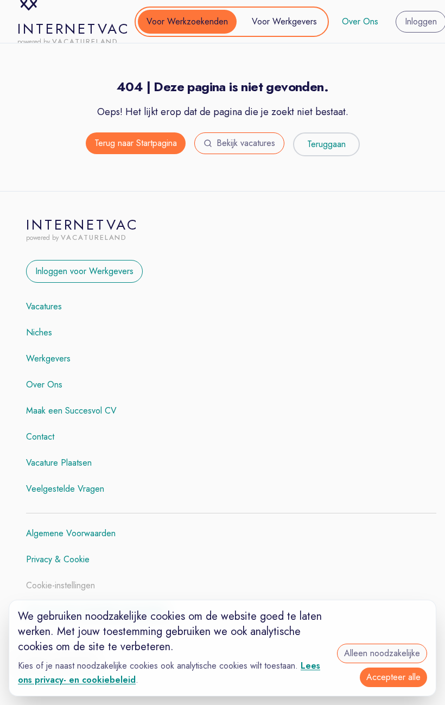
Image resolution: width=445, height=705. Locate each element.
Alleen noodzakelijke (382, 653)
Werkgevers (48, 358)
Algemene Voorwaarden (71, 533)
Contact (40, 436)
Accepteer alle (393, 677)
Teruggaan (326, 144)
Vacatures (44, 306)
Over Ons (360, 21)
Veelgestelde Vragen (65, 488)
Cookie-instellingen (60, 585)
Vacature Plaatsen (59, 462)
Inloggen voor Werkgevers (84, 271)
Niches (39, 332)
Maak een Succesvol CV (71, 410)
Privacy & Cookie (58, 559)
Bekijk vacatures (246, 143)
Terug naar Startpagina (135, 143)
